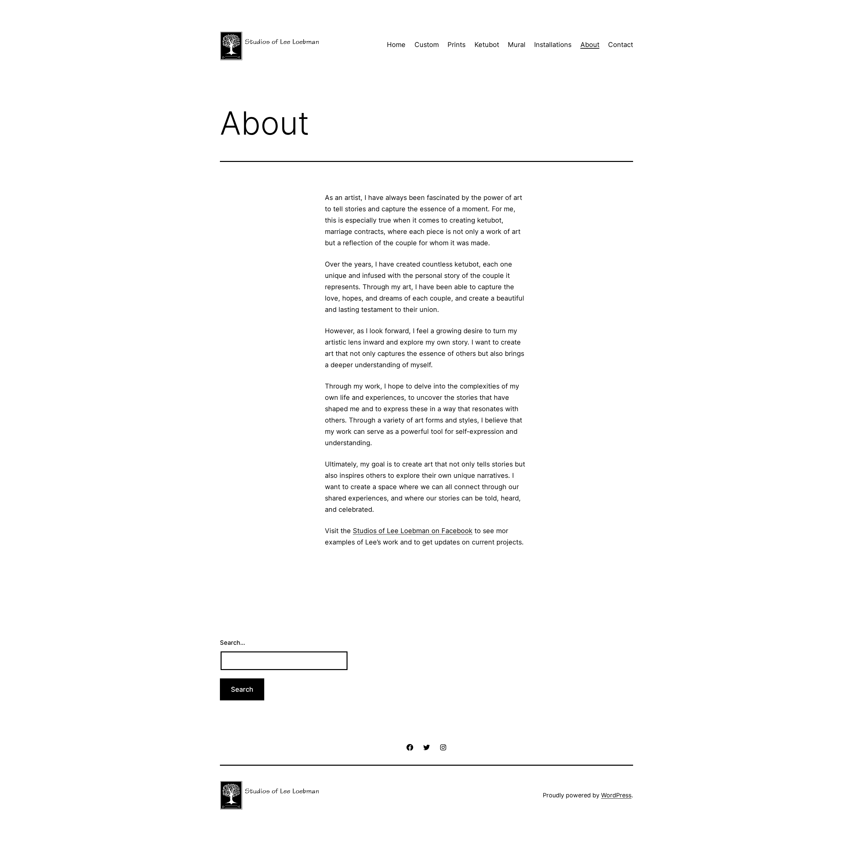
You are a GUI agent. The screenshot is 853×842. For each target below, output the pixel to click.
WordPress (616, 795)
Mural (516, 45)
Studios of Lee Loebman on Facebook (412, 531)
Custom (427, 45)
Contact (620, 45)
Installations (552, 45)
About (589, 45)
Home (396, 45)
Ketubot (486, 45)
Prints (456, 45)
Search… (232, 642)
